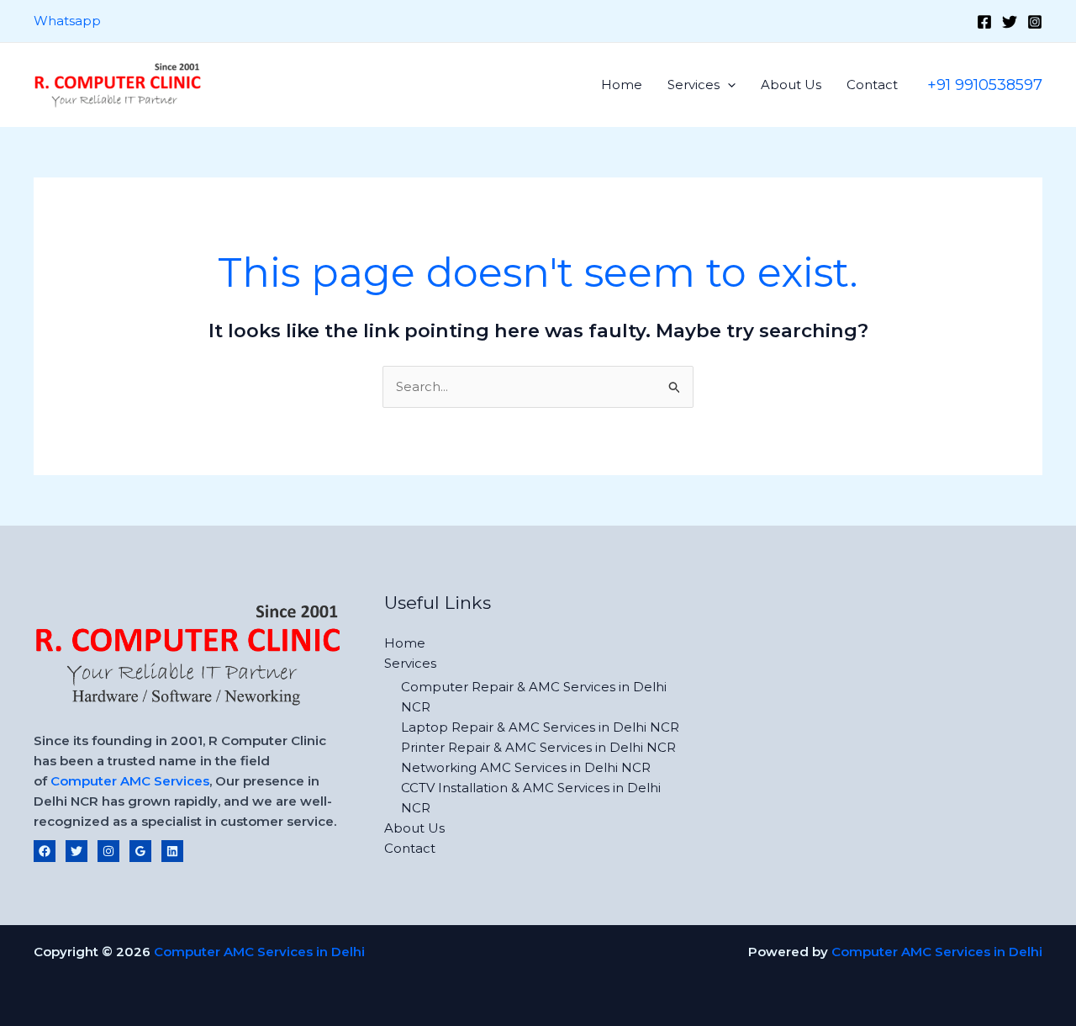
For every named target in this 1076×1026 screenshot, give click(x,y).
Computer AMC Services (129, 781)
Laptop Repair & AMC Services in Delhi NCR (540, 727)
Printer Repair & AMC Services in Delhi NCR (538, 747)
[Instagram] (1034, 21)
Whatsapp (67, 21)
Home (621, 85)
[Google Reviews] (140, 851)
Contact (872, 85)
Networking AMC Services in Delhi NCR (526, 767)
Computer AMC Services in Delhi (259, 952)
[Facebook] (984, 21)
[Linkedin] (172, 851)
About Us (791, 85)
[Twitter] (1009, 21)
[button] (728, 85)
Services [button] (693, 85)
